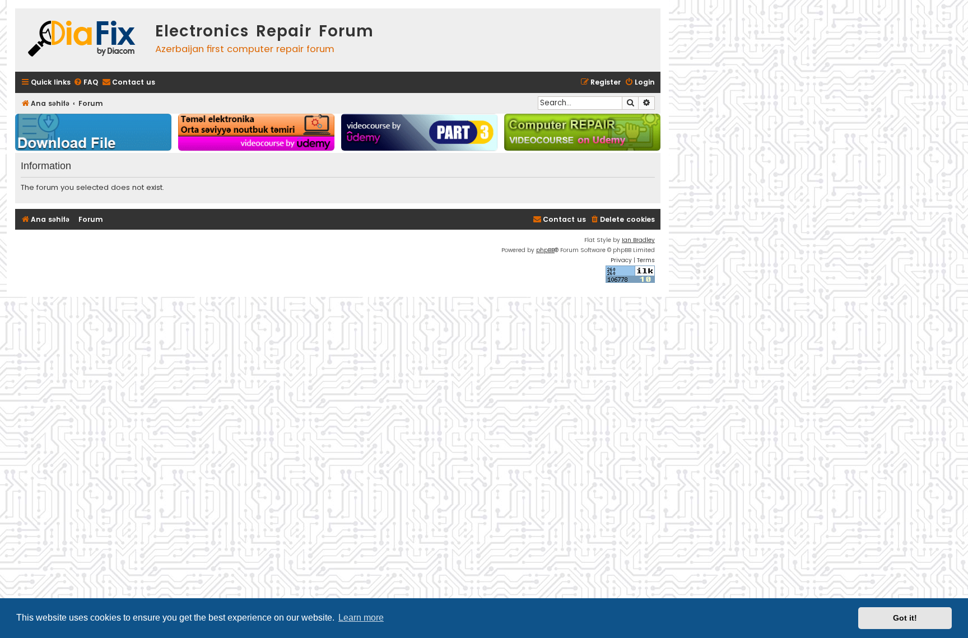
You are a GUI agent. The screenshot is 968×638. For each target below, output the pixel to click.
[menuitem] (85, 82)
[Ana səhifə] (82, 40)
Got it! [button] (905, 617)
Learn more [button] (361, 617)
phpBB (545, 250)
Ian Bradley (638, 240)
